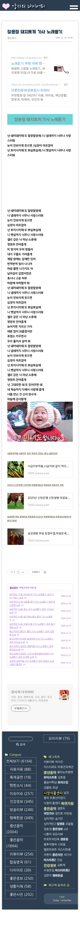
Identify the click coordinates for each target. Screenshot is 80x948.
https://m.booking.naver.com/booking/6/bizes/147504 (36, 84)
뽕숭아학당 (50, 782)
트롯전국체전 (65, 767)
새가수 (68, 854)
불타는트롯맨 (65, 772)
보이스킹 (63, 782)
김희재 (61, 865)
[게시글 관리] (23, 572)
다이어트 (20, 870)
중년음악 (14, 829)
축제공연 (20, 777)
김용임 (48, 787)
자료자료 (20, 769)
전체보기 (19, 761)
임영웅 (61, 823)
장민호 (59, 813)
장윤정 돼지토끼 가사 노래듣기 (34, 32)
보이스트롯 (50, 777)
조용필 (69, 823)
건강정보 (21, 801)
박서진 (59, 761)
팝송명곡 (20, 862)
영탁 (46, 798)
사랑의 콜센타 (52, 803)
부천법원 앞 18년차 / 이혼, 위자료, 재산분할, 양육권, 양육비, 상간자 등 (39, 97)
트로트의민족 (51, 839)
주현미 (48, 854)
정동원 (64, 839)
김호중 (61, 777)
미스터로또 (50, 767)
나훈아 (48, 834)
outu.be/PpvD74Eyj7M (21, 131)
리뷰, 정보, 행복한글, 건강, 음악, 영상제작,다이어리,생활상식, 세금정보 (31, 699)
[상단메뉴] (74, 9)
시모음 (61, 844)
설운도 (61, 808)
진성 (59, 860)
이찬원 (68, 813)
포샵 (55, 787)
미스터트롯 (64, 849)
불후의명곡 (50, 844)
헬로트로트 (50, 849)
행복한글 (21, 818)
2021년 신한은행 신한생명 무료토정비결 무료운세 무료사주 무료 (35, 485)
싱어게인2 (50, 823)
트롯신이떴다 (57, 798)
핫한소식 (20, 785)
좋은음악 (11, 38)
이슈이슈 (21, 793)
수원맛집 (49, 870)
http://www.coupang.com (26, 58)
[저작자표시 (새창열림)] (45, 572)
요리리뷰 (59, 738)
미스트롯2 (50, 860)
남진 (66, 792)
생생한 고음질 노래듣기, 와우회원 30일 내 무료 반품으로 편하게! (28, 71)
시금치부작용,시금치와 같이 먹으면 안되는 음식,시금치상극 (32, 453)
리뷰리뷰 (21, 854)
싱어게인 (49, 818)
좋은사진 (21, 894)
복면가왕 (67, 803)
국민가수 (49, 813)
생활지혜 (20, 886)
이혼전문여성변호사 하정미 (30, 90)
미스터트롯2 (62, 870)
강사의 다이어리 (28, 6)
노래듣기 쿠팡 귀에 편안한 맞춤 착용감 (28, 64)
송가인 (59, 818)
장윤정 (48, 829)
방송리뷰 (21, 810)
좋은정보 (21, 878)
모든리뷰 (57, 834)
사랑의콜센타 (53, 793)
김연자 (48, 875)
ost (66, 829)
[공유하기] (18, 572)
